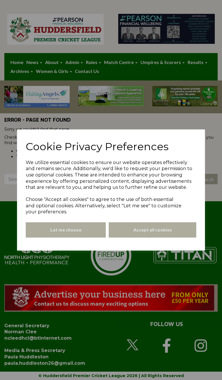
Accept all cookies (152, 229)
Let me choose (66, 229)
